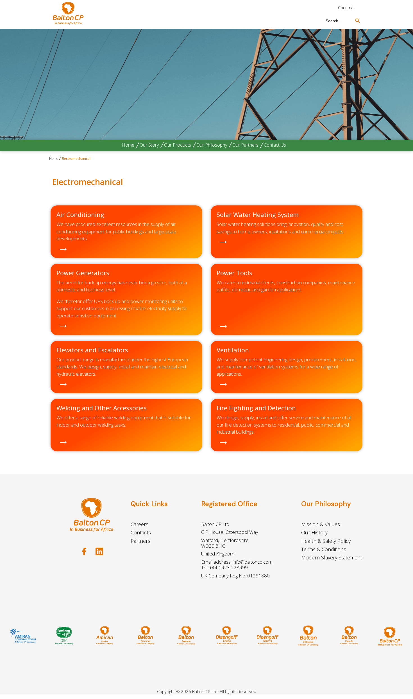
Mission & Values (320, 524)
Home (128, 145)
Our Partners (245, 145)
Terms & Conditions (323, 549)
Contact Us (275, 145)
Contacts (141, 532)
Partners (140, 540)
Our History (314, 532)
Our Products (177, 145)
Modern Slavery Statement (331, 557)
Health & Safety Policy (326, 540)
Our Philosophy (211, 145)
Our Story (149, 145)
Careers (139, 524)
